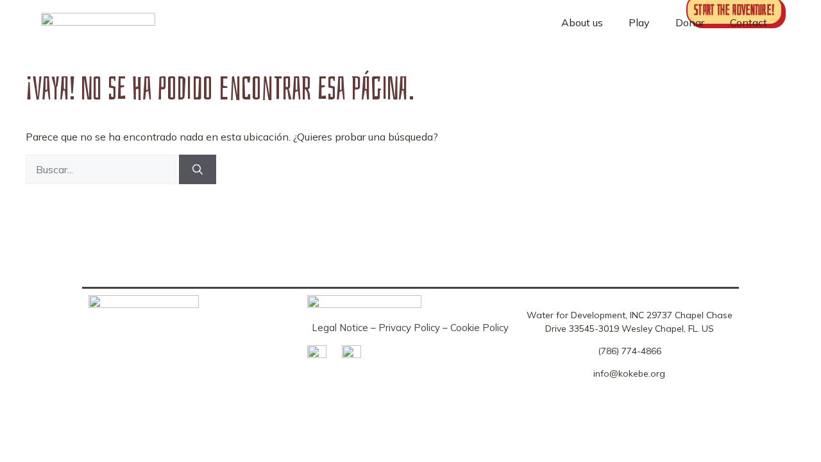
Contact (748, 22)
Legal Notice (340, 327)
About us (582, 22)
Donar (689, 22)
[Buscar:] (102, 169)
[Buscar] (197, 169)
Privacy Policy (409, 327)
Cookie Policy (479, 327)
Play (639, 22)
